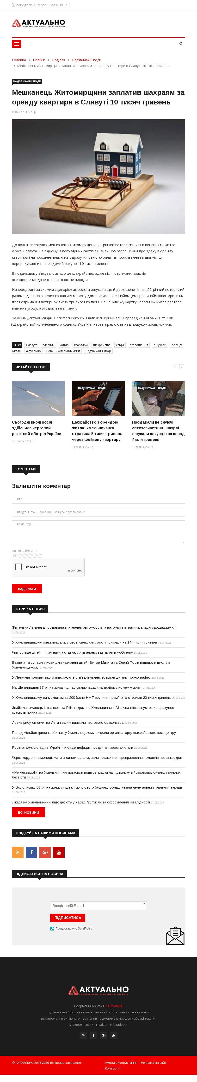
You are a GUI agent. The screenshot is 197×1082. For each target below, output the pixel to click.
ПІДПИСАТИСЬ (68, 918)
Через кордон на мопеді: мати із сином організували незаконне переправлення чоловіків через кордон (97, 757)
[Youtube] (113, 1035)
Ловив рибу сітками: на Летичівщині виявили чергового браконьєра (67, 722)
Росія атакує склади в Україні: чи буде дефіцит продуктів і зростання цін (72, 747)
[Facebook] (93, 1035)
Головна (19, 60)
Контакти (112, 1068)
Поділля (58, 60)
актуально (33, 351)
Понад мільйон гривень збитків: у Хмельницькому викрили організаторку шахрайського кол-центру (94, 732)
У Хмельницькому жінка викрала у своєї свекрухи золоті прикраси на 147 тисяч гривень (84, 642)
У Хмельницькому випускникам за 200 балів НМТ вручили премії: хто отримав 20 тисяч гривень (91, 697)
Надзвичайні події (86, 60)
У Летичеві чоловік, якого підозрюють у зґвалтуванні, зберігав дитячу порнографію (81, 677)
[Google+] (103, 1035)
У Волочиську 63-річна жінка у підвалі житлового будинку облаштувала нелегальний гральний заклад (97, 787)
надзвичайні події (98, 351)
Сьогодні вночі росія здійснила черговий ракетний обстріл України (36, 428)
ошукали (160, 345)
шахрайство (102, 345)
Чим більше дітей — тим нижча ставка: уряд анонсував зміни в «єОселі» (72, 652)
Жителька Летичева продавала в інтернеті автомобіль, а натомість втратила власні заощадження (93, 627)
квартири (81, 345)
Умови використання (121, 1062)
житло (64, 345)
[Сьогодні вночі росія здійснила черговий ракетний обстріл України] (38, 398)
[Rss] (83, 1035)
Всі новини (28, 812)
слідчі (120, 345)
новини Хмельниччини (63, 351)
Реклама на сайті (154, 1062)
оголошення (138, 345)
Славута (31, 345)
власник (48, 345)
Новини (39, 60)
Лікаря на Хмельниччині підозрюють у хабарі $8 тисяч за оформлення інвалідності (81, 802)
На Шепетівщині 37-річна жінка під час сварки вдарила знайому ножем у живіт (77, 687)
